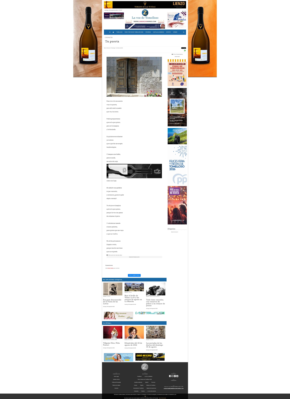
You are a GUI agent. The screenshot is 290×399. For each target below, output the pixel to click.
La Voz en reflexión (148, 376)
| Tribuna (108, 296)
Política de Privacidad (116, 382)
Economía (136, 391)
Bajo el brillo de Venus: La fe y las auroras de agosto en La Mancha (133, 298)
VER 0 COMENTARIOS (134, 275)
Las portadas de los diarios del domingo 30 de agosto (154, 345)
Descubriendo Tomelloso (138, 388)
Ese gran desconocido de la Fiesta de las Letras (112, 302)
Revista (126, 339)
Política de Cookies (116, 385)
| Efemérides (130, 339)
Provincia (148, 32)
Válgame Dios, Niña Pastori (111, 344)
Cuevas (135, 385)
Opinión (175, 32)
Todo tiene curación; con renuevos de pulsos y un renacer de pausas (155, 303)
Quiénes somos (116, 379)
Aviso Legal (116, 376)
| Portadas (151, 339)
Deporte (168, 32)
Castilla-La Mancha (158, 32)
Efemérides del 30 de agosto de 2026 (133, 344)
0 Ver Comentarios (178, 54)
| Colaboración (136, 257)
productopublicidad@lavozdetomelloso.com (174, 388)
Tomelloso (119, 32)
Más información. (162, 398)
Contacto (116, 388)
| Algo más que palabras (155, 296)
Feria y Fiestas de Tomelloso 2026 (134, 32)
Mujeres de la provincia (151, 388)
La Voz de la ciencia (152, 391)
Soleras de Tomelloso (150, 385)
